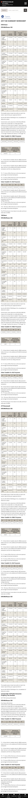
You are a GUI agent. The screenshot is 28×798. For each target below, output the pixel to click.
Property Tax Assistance (6, 18)
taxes (7, 16)
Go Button (25, 10)
